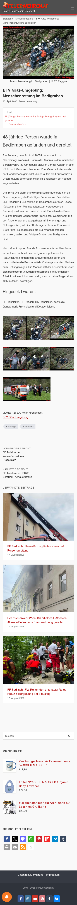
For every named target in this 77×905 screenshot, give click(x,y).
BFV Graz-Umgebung (15, 417)
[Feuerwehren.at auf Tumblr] (49, 898)
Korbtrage (11, 426)
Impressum (53, 874)
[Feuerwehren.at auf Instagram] (28, 898)
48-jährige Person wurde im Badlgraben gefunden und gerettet (35, 118)
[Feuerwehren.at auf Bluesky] (57, 898)
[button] (7, 839)
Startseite (8, 18)
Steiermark (28, 426)
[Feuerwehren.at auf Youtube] (35, 898)
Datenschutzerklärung (30, 874)
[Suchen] (69, 736)
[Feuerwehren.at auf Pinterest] (42, 898)
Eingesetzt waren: (17, 123)
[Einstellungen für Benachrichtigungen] (7, 897)
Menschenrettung (24, 18)
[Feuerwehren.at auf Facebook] (21, 898)
